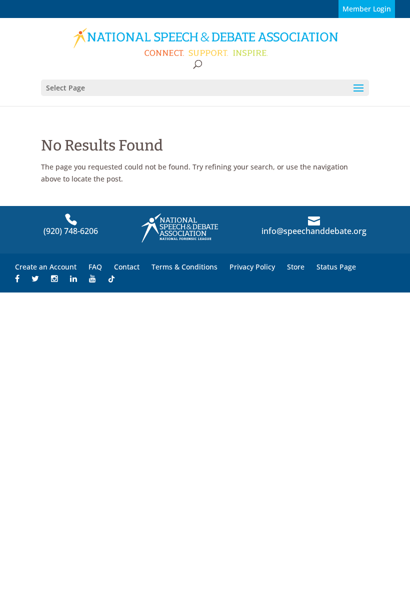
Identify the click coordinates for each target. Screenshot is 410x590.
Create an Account (45, 267)
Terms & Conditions (185, 267)
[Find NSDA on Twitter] (35, 279)
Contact (127, 267)
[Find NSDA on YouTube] (92, 279)
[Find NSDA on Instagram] (54, 279)
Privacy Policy (252, 267)
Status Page (336, 267)
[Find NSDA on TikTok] (111, 279)
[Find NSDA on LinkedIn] (73, 279)
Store (295, 267)
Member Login (366, 9)
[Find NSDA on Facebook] (17, 279)
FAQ (95, 267)
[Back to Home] (206, 42)
